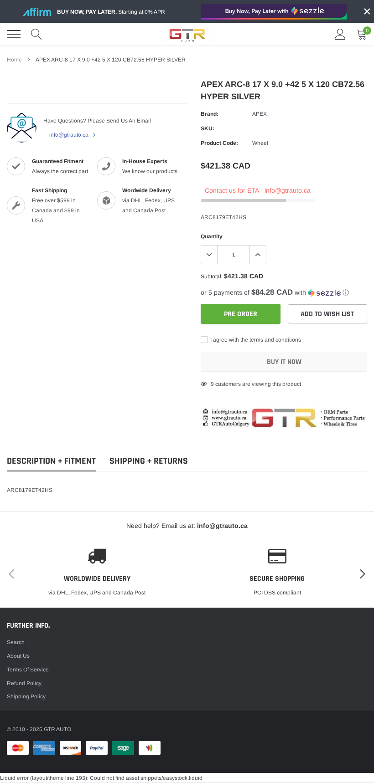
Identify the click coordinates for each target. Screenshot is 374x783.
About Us (18, 656)
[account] (340, 34)
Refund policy (24, 683)
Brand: (209, 114)
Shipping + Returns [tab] (148, 461)
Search (16, 642)
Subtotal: (212, 276)
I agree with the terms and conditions (255, 340)
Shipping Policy (26, 696)
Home (14, 59)
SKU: (207, 128)
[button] (284, 292)
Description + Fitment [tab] (51, 461)
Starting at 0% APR (111, 12)
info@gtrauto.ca (69, 135)
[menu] (14, 34)
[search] (36, 34)
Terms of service (28, 669)
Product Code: (219, 143)
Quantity (212, 236)
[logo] (187, 34)
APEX (259, 114)
